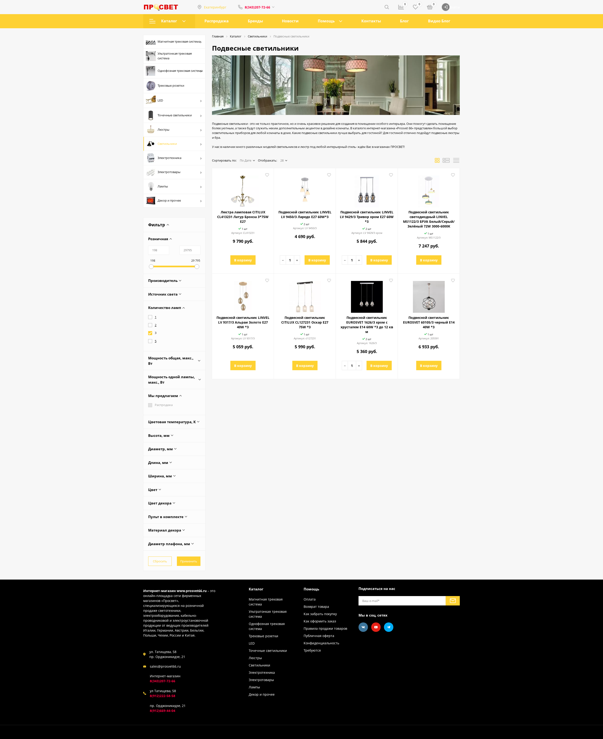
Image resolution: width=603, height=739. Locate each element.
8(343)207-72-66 (257, 7)
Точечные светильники (175, 115)
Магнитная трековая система (179, 41)
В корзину (243, 260)
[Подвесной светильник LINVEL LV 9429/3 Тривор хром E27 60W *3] (367, 189)
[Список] (446, 162)
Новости (290, 21)
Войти (455, 7)
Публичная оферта (319, 635)
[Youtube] (376, 627)
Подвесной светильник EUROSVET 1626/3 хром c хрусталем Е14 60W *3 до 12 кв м (367, 324)
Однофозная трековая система (180, 71)
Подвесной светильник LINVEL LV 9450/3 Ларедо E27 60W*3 (304, 214)
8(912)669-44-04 (162, 710)
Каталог (169, 21)
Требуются (312, 650)
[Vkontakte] (363, 627)
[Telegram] (388, 627)
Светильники (167, 144)
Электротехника (169, 158)
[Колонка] (456, 162)
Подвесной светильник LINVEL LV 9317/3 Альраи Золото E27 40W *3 (242, 322)
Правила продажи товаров (325, 628)
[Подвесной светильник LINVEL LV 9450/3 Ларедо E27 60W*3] (305, 189)
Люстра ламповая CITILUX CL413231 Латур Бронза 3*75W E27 (243, 217)
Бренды (255, 21)
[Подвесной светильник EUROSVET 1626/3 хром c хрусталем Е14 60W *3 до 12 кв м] (367, 295)
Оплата (310, 599)
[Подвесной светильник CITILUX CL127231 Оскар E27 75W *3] (305, 295)
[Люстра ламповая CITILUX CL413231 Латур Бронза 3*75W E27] (243, 189)
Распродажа (216, 21)
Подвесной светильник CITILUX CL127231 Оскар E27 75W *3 (304, 322)
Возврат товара (316, 606)
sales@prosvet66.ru (165, 666)
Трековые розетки (171, 85)
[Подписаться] (453, 600)
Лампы (163, 186)
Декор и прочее (169, 200)
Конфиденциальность (321, 643)
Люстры (163, 129)
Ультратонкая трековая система (175, 55)
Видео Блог (439, 21)
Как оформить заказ (320, 621)
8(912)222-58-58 (162, 696)
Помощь (326, 21)
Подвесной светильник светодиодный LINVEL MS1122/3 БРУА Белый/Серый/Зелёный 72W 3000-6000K (429, 219)
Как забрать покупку (320, 614)
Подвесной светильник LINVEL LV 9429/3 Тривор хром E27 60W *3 (367, 217)
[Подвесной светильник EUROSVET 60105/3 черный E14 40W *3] (429, 295)
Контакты (371, 21)
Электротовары (169, 172)
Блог (404, 21)
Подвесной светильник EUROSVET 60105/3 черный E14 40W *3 (429, 322)
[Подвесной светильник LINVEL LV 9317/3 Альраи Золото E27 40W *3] (243, 295)
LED (160, 100)
